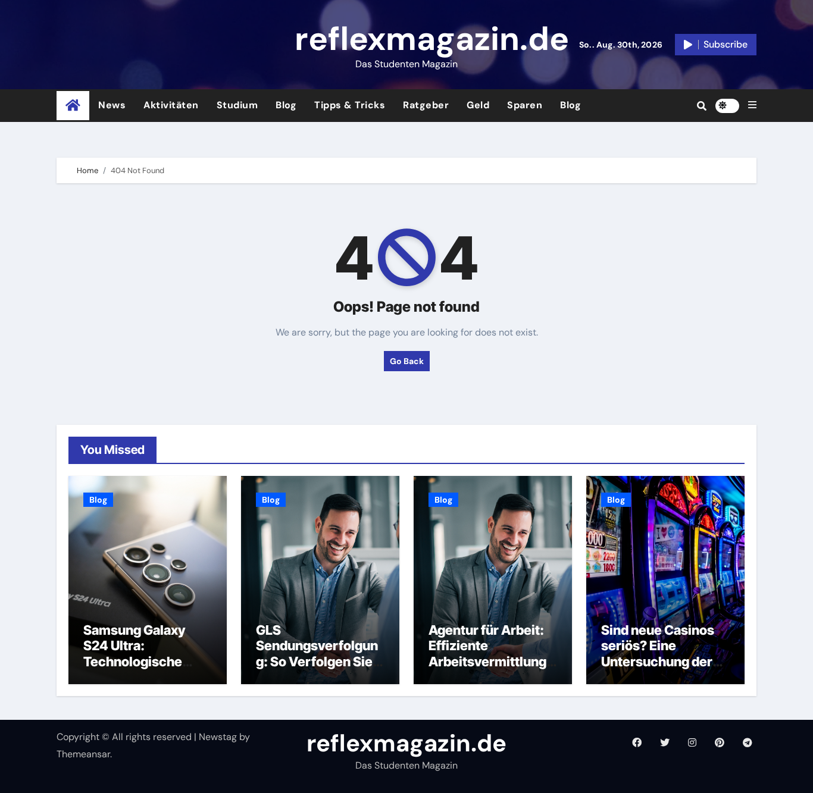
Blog (286, 105)
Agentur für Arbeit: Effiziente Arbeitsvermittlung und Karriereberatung (487, 661)
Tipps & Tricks (349, 105)
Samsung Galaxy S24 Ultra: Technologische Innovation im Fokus (144, 653)
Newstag (218, 737)
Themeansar (83, 754)
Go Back (407, 361)
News (112, 105)
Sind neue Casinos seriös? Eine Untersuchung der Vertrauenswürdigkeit (664, 661)
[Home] (73, 105)
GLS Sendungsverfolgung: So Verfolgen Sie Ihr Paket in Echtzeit (317, 653)
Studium (237, 105)
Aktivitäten (171, 105)
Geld (478, 105)
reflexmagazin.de (432, 38)
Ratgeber (426, 105)
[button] (752, 105)
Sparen (524, 105)
